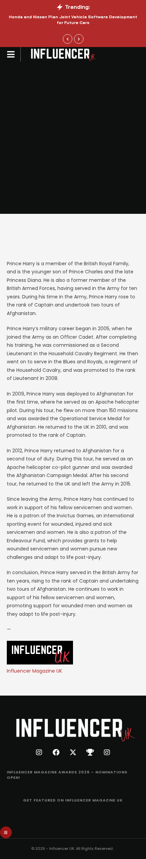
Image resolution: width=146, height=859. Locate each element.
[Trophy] (90, 752)
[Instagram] (39, 752)
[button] (67, 39)
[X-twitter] (73, 752)
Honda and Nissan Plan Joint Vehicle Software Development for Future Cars (73, 19)
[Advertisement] (73, 137)
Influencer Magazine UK (34, 671)
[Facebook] (56, 752)
